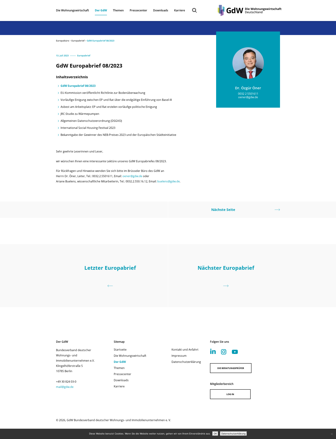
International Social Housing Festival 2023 (88, 128)
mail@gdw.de (65, 387)
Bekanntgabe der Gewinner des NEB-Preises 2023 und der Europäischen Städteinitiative (118, 135)
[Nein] (331, 434)
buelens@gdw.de (168, 181)
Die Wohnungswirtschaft (130, 356)
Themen (119, 368)
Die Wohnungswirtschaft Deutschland (249, 10)
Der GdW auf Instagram (223, 351)
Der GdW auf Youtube (234, 351)
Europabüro (62, 40)
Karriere (119, 386)
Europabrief (78, 40)
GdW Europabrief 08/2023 (78, 86)
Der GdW (120, 362)
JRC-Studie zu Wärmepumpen (80, 114)
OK (215, 433)
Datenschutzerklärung (186, 362)
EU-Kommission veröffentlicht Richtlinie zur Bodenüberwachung (103, 93)
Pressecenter (122, 374)
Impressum (179, 356)
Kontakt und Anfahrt (185, 349)
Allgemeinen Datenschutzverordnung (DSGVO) (91, 121)
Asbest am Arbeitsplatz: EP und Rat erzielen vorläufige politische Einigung (109, 107)
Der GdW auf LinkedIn (213, 351)
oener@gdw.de (132, 176)
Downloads (121, 380)
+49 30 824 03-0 (66, 382)
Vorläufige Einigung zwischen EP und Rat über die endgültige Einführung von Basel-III (116, 100)
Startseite (120, 349)
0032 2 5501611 (248, 93)
